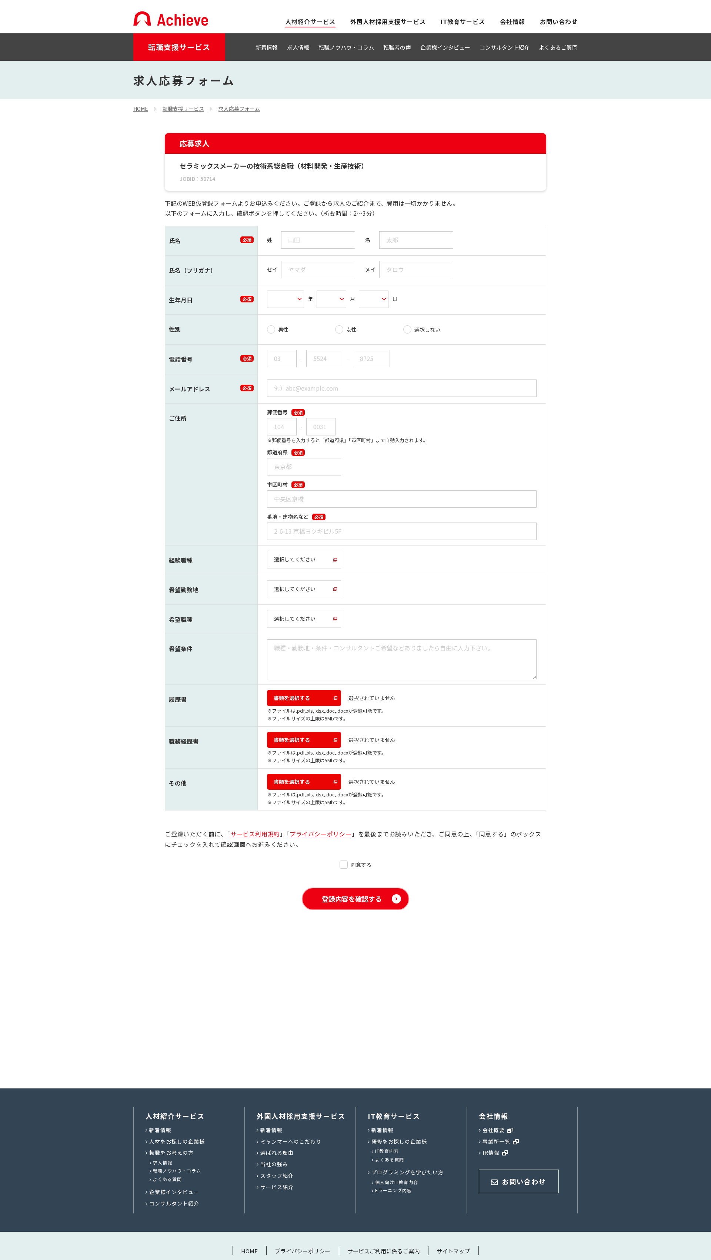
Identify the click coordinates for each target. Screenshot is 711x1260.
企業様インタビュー (445, 47)
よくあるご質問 (558, 47)
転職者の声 (397, 47)
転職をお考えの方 (171, 1152)
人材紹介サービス (175, 1116)
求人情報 (298, 47)
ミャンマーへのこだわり (290, 1141)
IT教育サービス (463, 21)
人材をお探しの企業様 (177, 1141)
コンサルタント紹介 (505, 47)
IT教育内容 (387, 1151)
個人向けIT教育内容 (396, 1182)
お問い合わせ (559, 21)
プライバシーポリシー (321, 833)
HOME (249, 1251)
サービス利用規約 (255, 833)
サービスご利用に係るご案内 (383, 1251)
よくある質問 (167, 1179)
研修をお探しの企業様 (399, 1141)
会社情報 (512, 21)
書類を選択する (292, 698)
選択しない (427, 329)
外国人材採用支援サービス (388, 21)
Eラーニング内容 (393, 1190)
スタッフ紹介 (277, 1175)
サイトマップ (453, 1251)
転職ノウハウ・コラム (346, 47)
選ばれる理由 (277, 1152)
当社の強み (274, 1164)
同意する (361, 864)
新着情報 (267, 47)
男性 (283, 329)
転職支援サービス (179, 47)
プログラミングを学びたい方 (407, 1172)
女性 (351, 329)
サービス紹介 (277, 1187)
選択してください (295, 559)
